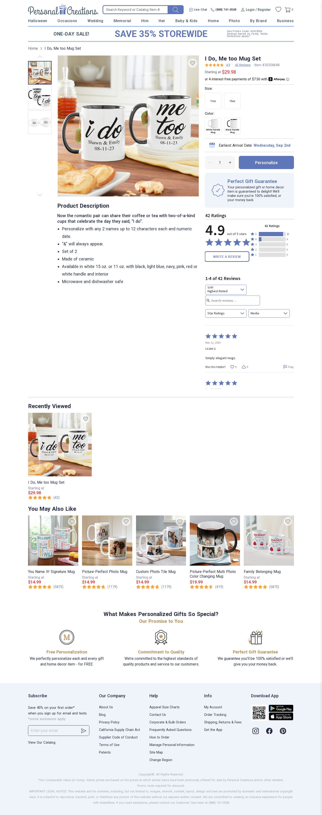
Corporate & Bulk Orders (167, 722)
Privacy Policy (109, 722)
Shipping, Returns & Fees (223, 722)
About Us (106, 707)
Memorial (122, 21)
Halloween (37, 21)
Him (145, 21)
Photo (234, 21)
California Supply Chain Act (119, 730)
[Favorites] (278, 9)
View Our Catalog (41, 742)
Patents (105, 752)
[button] (272, 234)
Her (162, 21)
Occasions (67, 21)
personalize (266, 162)
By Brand (258, 21)
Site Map (156, 752)
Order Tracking (215, 715)
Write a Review (227, 256)
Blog (102, 715)
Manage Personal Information (171, 745)
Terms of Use (109, 745)
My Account (213, 707)
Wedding (95, 21)
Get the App (213, 730)
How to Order (159, 737)
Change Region (160, 760)
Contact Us (157, 715)
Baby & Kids (186, 21)
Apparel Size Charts (164, 707)
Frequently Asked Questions (170, 730)
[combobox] (226, 290)
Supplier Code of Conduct (118, 737)
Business (285, 21)
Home (213, 21)
